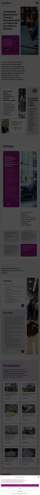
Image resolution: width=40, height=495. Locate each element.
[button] (38, 477)
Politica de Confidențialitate (23, 493)
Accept (20, 485)
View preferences (20, 491)
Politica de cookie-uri (15, 493)
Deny (20, 488)
